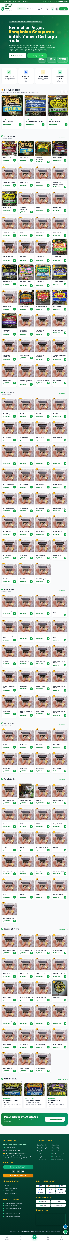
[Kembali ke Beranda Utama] (34, 1238)
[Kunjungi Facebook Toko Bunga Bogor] (13, 1171)
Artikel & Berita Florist (11, 1193)
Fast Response (63, 1)
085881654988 (56, 1119)
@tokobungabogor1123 (12, 1150)
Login (64, 9)
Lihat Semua (62, 137)
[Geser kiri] (62, 91)
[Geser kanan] (66, 91)
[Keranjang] (57, 9)
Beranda (21, 9)
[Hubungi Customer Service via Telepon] (65, 1226)
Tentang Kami (39, 8)
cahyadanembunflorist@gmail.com (16, 1153)
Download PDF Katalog (19, 1175)
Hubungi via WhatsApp (19, 1167)
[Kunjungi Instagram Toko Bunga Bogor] (18, 1171)
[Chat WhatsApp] (52, 9)
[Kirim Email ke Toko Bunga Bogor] (22, 1171)
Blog (46, 9)
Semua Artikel (62, 1079)
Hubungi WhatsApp (38, 56)
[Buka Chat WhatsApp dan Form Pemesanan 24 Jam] (65, 1232)
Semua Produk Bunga (11, 1188)
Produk (29, 9)
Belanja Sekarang (18, 56)
